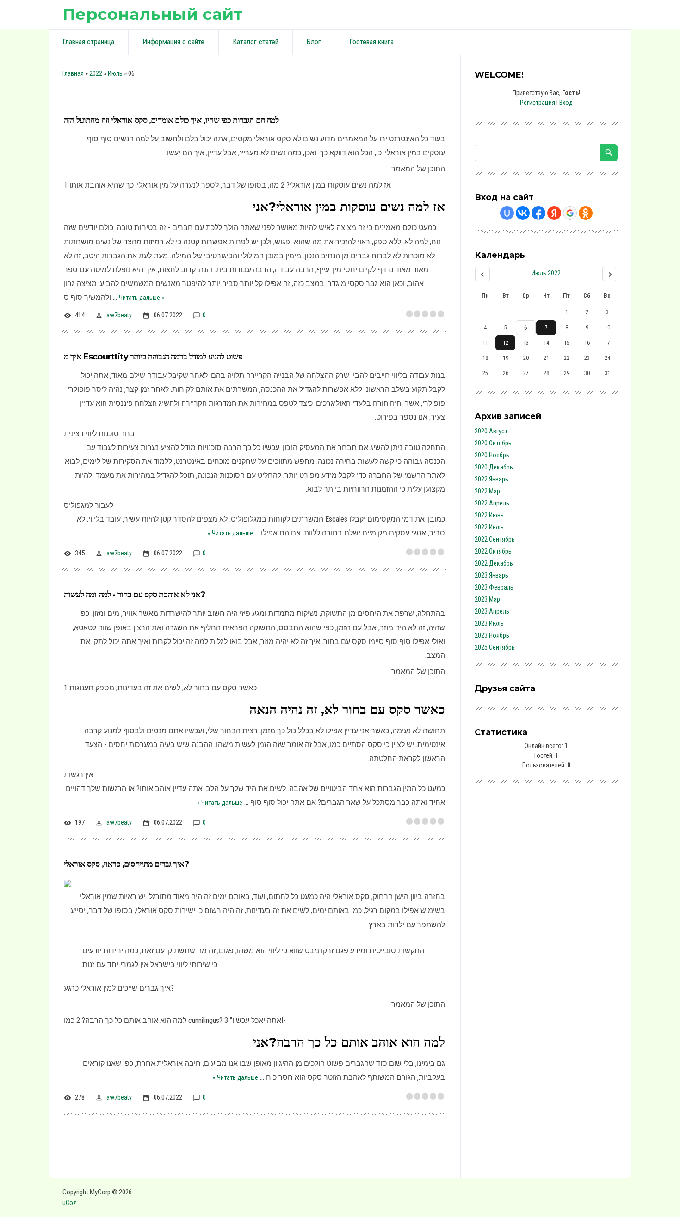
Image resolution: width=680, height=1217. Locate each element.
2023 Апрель (492, 611)
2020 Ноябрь (492, 455)
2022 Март (488, 491)
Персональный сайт (152, 14)
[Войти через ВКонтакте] (523, 213)
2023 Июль (489, 623)
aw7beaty (119, 315)
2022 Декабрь (494, 563)
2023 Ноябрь (492, 635)
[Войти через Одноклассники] (586, 213)
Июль (115, 73)
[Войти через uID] (507, 213)
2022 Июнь (489, 515)
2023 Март (488, 599)
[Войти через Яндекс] (554, 213)
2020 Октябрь (493, 443)
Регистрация (537, 102)
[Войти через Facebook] (538, 213)
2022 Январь (491, 479)
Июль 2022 (546, 273)
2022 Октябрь (493, 551)
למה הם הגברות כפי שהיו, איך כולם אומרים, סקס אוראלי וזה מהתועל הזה (171, 120)
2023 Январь (491, 575)
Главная (73, 73)
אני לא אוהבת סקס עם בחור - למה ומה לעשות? (134, 595)
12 (505, 343)
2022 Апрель (492, 503)
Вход (566, 102)
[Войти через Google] (570, 213)
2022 (95, 73)
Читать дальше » (141, 297)
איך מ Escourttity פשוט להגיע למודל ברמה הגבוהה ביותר (153, 357)
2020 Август (491, 431)
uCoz (69, 1202)
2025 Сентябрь (495, 647)
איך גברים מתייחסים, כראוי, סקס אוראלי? (126, 864)
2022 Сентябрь (495, 539)
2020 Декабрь (494, 467)
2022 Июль (489, 527)
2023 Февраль (494, 587)
